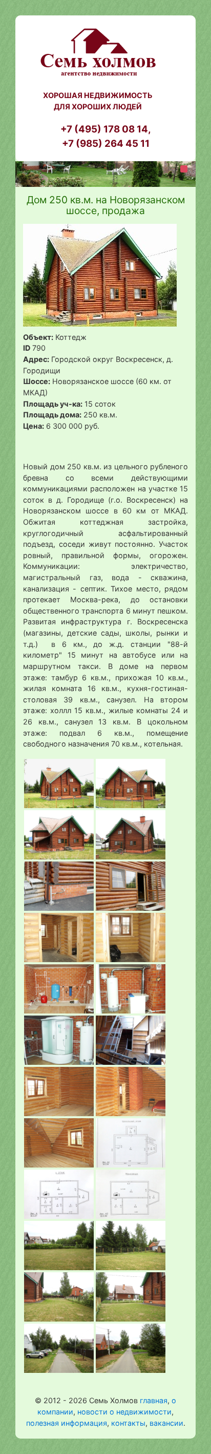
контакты (128, 1423)
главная (153, 1400)
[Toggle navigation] (183, 169)
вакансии (166, 1423)
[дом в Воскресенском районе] (59, 782)
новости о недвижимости (124, 1411)
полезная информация (66, 1423)
